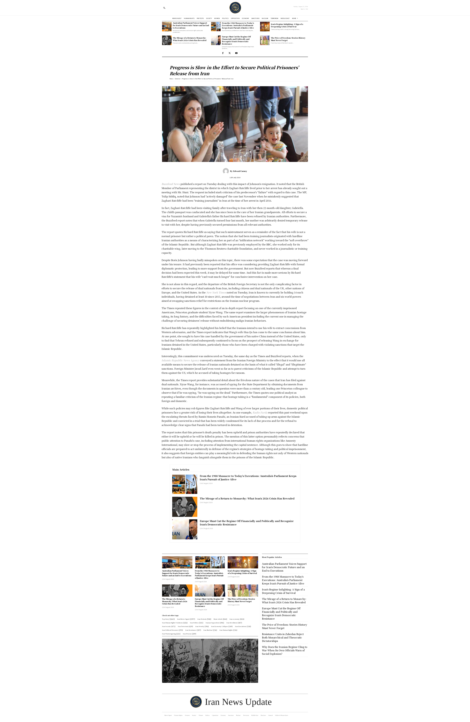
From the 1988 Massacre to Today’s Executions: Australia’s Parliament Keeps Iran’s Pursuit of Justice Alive (238, 25)
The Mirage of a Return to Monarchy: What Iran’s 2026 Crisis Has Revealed (189, 39)
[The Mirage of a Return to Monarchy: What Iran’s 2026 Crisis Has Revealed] (167, 40)
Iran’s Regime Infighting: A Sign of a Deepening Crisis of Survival (287, 25)
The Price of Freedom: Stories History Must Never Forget (288, 39)
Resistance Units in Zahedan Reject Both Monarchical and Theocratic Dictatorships (283, 637)
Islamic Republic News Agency (181, 360)
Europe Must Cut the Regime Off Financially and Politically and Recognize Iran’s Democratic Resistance (236, 40)
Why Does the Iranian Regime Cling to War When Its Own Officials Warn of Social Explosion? (284, 650)
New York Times (216, 292)
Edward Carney (240, 171)
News (171, 79)
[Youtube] (236, 53)
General (177, 79)
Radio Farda (260, 412)
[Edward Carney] (226, 171)
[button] (164, 8)
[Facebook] (223, 53)
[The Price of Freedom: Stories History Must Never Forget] (265, 40)
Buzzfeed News (171, 184)
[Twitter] (229, 53)
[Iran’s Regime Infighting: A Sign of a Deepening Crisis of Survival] (265, 26)
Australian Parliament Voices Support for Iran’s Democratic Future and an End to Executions (191, 25)
